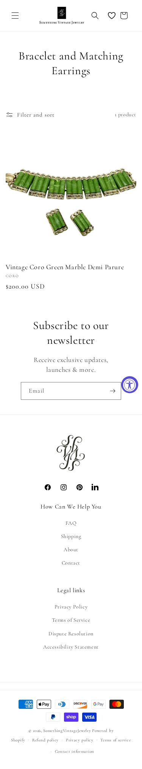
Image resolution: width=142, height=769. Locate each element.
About (71, 549)
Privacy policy (80, 740)
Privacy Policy (71, 607)
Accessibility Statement (71, 647)
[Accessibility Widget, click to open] (129, 384)
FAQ (71, 523)
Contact (71, 563)
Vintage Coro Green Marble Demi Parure (65, 267)
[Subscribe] (112, 391)
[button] (15, 15)
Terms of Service (71, 620)
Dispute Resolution (71, 633)
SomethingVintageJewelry (67, 730)
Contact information (74, 751)
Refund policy (45, 740)
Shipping (71, 536)
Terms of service (115, 740)
